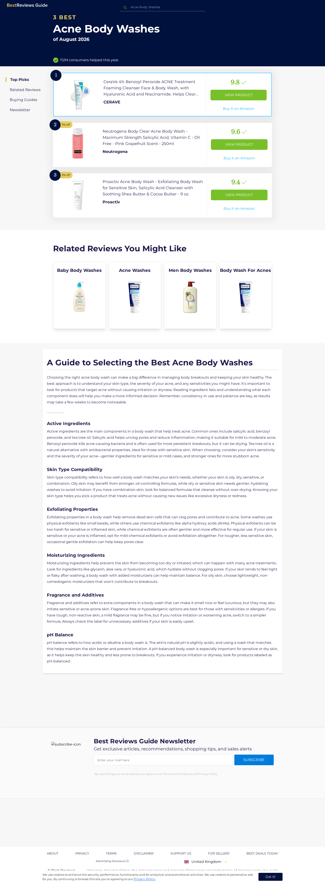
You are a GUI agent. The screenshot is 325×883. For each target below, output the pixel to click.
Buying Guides (23, 99)
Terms (111, 853)
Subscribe (254, 760)
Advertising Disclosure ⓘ (112, 861)
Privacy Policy (144, 879)
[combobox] (162, 7)
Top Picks (19, 79)
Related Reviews (25, 90)
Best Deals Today (262, 853)
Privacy (82, 853)
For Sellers (218, 853)
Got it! (270, 877)
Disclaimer (143, 853)
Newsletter (20, 110)
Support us (180, 853)
